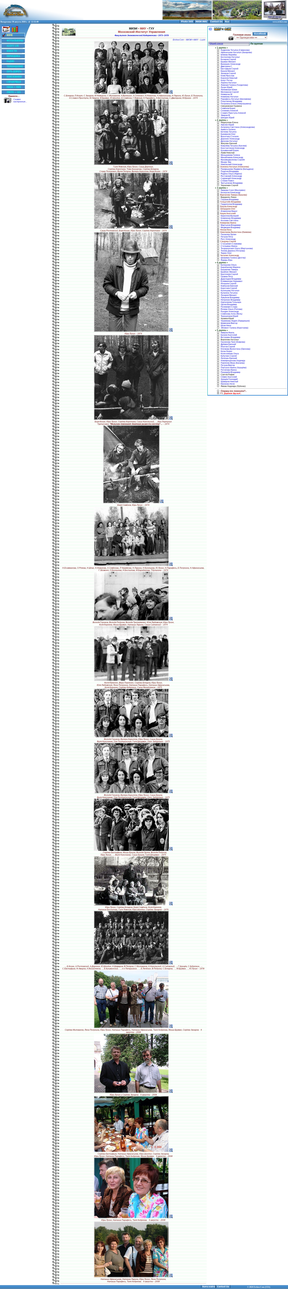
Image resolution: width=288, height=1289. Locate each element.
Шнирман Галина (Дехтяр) (233, 258)
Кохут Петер (226, 80)
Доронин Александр (230, 139)
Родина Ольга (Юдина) (231, 174)
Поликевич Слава (229, 307)
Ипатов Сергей (228, 346)
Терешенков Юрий (229, 316)
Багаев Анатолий (229, 335)
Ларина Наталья (228, 83)
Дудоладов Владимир (231, 279)
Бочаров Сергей (228, 59)
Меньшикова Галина (230, 155)
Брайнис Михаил (229, 272)
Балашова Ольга (228, 265)
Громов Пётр (227, 276)
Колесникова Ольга (230, 353)
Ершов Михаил (228, 71)
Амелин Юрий (227, 125)
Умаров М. (225, 115)
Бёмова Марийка (229, 55)
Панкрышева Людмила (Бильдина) (237, 169)
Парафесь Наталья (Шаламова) (236, 99)
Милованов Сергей (230, 92)
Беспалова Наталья (230, 57)
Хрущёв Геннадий (229, 379)
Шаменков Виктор (229, 323)
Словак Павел (227, 181)
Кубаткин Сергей (229, 356)
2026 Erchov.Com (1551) (259, 1287)
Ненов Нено (226, 230)
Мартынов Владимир (231, 225)
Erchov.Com (178, 40)
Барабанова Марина (230, 267)
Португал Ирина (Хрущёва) (233, 367)
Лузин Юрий (226, 87)
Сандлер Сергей (228, 241)
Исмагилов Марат (229, 211)
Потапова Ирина (229, 370)
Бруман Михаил (228, 62)
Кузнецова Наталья (230, 290)
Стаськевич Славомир (231, 244)
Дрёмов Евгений (228, 344)
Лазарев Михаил (228, 295)
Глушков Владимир (230, 199)
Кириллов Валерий (230, 216)
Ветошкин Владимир (230, 337)
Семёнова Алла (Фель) (231, 314)
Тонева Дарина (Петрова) (233, 251)
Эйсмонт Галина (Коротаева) (234, 328)
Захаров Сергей (228, 73)
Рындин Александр (230, 311)
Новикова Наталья (229, 97)
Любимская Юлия (229, 90)
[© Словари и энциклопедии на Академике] (15, 32)
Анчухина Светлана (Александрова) (238, 127)
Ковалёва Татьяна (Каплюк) (234, 146)
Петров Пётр (227, 237)
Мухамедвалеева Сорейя (233, 160)
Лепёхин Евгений (229, 358)
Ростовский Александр (231, 176)
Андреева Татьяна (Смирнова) (235, 50)
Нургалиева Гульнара (231, 302)
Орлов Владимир (229, 304)
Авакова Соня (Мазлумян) (233, 190)
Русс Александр (228, 239)
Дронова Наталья (229, 141)
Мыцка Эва (226, 162)
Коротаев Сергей (229, 288)
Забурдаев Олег (227, 209)
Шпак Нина (226, 325)
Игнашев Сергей (228, 283)
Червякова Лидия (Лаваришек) (235, 321)
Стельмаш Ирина (229, 246)
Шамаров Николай (229, 381)
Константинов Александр (233, 148)
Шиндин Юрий (227, 117)
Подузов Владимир (230, 171)
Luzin (202, 40)
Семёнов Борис (228, 108)
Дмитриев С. (226, 66)
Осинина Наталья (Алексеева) (234, 167)
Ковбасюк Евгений (229, 286)
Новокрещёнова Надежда (233, 360)
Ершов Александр (228, 206)
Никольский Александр (231, 164)
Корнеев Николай (229, 78)
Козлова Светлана (229, 220)
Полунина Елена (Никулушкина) (236, 104)
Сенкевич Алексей (229, 110)
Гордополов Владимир (231, 204)
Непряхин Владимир (230, 300)
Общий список (216, 43)
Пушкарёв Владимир (230, 372)
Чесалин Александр (229, 255)
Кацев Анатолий (228, 213)
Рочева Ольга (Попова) (231, 309)
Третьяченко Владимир (232, 183)
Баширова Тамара (229, 269)
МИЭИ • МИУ (192, 40)
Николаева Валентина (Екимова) (235, 232)
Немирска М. (227, 94)
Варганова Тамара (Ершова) (233, 195)
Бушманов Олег (228, 134)
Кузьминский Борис (230, 150)
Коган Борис (226, 351)
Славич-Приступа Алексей (233, 113)
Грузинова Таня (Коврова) (233, 342)
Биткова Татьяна (228, 132)
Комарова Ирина (228, 223)
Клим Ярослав (227, 76)
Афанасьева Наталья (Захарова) (236, 52)
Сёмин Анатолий (229, 377)
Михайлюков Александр (232, 157)
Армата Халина (228, 129)
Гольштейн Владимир (230, 202)
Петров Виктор (228, 365)
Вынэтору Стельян (230, 136)
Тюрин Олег (226, 253)
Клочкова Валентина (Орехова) (235, 349)
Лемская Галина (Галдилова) (234, 85)
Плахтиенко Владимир (231, 101)
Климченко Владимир (231, 218)
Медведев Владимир (230, 227)
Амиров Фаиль (227, 332)
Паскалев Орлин (228, 234)
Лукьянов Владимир (230, 297)
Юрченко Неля (228, 384)
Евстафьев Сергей (229, 69)
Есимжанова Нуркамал (231, 281)
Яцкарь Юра (226, 260)
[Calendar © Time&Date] (6, 32)
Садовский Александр (231, 178)
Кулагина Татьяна (229, 293)
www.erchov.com (280, 22)
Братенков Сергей (229, 274)
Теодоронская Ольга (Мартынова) (237, 248)
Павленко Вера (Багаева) (233, 363)
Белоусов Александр (230, 192)
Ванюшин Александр (230, 64)
